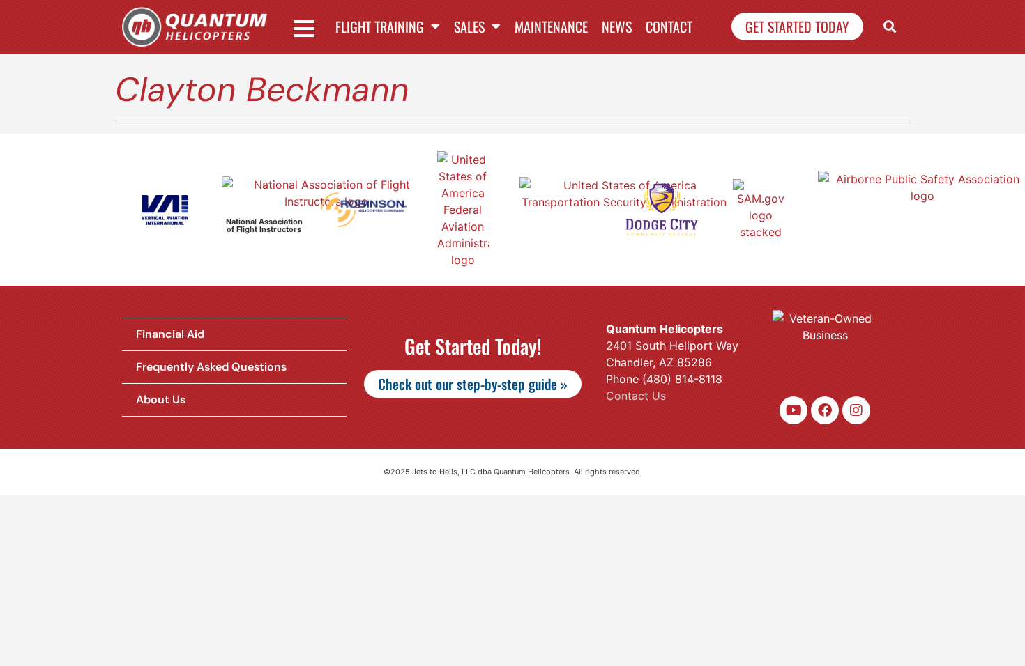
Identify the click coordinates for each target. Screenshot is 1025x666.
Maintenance (551, 26)
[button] (890, 26)
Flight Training (379, 26)
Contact (669, 26)
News (617, 26)
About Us (160, 399)
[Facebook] (825, 410)
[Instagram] (856, 410)
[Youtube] (793, 410)
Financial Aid (170, 334)
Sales (469, 26)
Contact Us (636, 396)
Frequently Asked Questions (211, 366)
